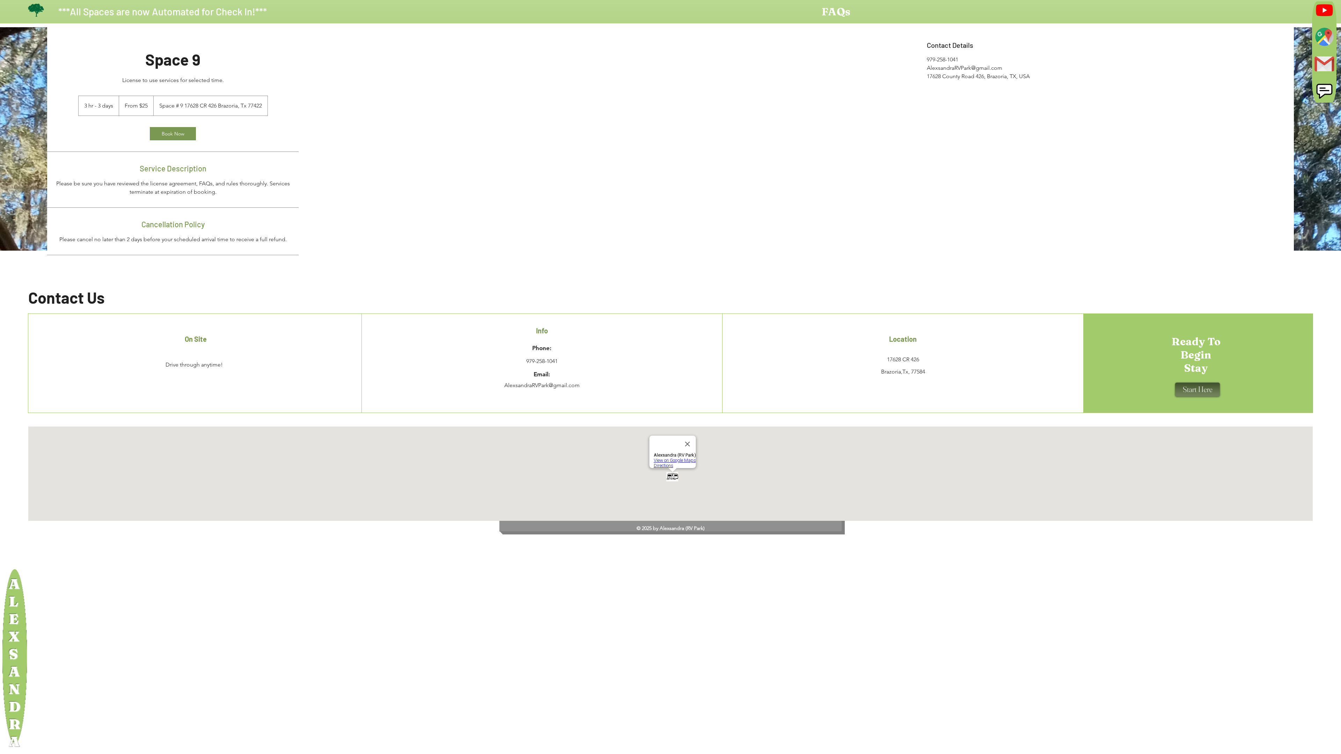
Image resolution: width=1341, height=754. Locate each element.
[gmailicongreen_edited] (1324, 64)
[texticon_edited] (1324, 91)
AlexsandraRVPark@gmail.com (542, 385)
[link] (173, 133)
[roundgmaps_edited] (1324, 37)
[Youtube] (1324, 10)
